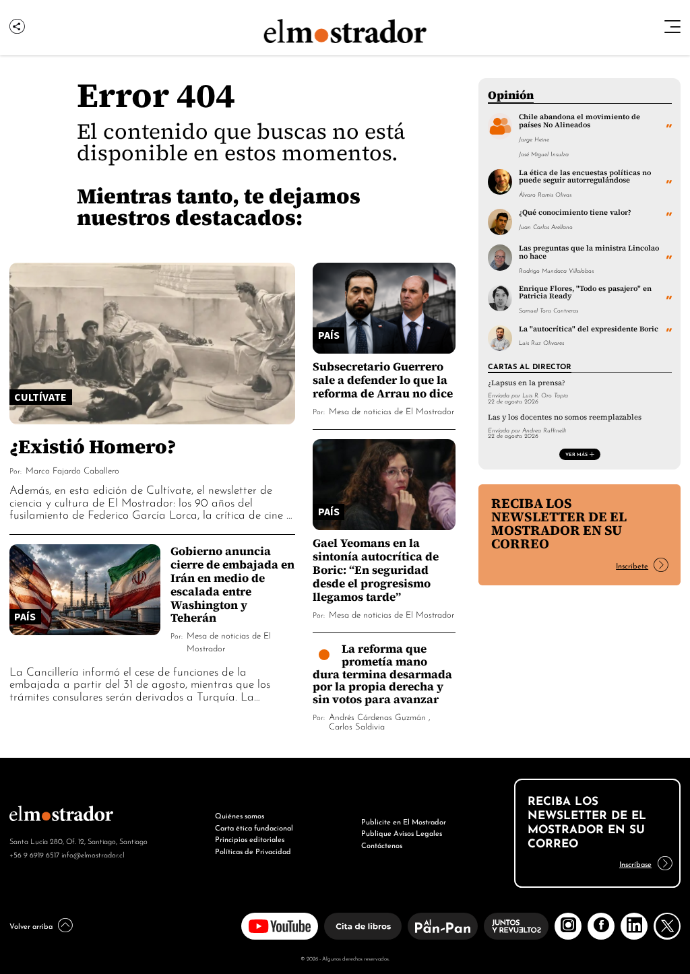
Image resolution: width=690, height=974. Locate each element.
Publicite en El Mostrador (403, 821)
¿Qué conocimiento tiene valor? (575, 212)
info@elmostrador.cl (92, 854)
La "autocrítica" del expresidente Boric (588, 328)
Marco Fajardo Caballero (72, 470)
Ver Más (576, 454)
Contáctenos (381, 844)
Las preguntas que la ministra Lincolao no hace (589, 251)
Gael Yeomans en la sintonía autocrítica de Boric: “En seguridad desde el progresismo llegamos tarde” (376, 569)
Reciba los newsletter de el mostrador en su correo (559, 523)
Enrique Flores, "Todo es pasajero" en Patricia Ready (585, 292)
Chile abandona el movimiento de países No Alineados (579, 120)
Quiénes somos (239, 815)
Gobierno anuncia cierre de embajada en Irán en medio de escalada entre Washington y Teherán (232, 584)
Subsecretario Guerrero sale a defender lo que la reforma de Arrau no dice (383, 379)
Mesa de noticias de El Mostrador (391, 410)
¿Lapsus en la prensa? (526, 383)
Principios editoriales (249, 838)
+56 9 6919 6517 (34, 854)
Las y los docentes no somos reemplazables (564, 417)
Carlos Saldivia (357, 726)
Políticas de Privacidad (253, 850)
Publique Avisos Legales (401, 832)
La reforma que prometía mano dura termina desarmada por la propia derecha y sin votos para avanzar (382, 674)
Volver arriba (31, 925)
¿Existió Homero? (92, 446)
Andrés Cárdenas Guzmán (377, 716)
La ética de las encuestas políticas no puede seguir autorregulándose (585, 176)
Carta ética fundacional (254, 827)
